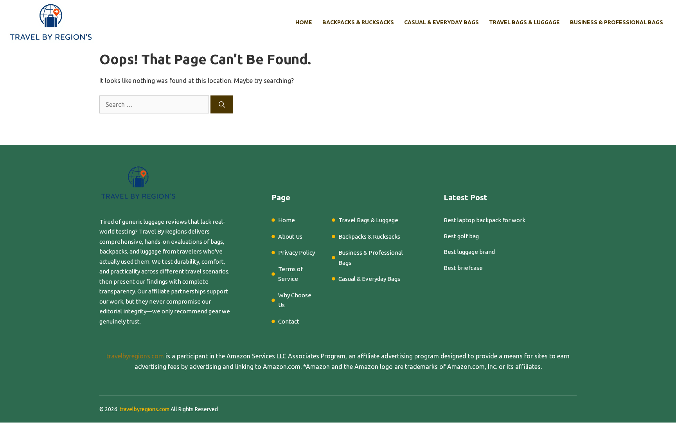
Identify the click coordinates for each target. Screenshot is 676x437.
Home (303, 22)
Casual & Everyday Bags (441, 22)
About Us (290, 236)
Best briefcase (463, 267)
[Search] (221, 104)
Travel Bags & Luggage (524, 22)
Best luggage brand (469, 251)
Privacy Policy (296, 252)
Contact (288, 321)
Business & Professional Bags (616, 22)
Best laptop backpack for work (484, 220)
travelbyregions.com (135, 356)
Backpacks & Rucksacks (358, 22)
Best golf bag (461, 236)
